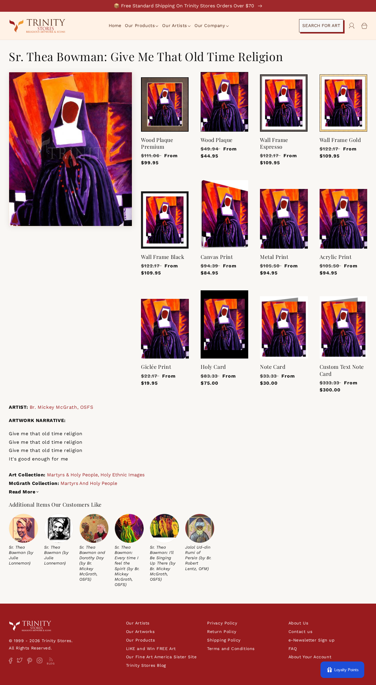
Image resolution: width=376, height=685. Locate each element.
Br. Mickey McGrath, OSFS (61, 407)
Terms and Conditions (231, 648)
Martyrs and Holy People (89, 483)
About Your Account (310, 656)
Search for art (321, 25)
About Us (298, 623)
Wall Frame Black (162, 257)
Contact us (300, 631)
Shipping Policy (224, 640)
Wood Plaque (217, 140)
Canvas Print (217, 257)
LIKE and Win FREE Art (151, 648)
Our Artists (138, 623)
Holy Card (213, 367)
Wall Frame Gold (340, 140)
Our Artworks (140, 631)
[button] (142, 26)
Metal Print (274, 257)
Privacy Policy (222, 623)
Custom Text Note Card (342, 370)
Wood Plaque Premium (157, 143)
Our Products (140, 640)
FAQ (292, 648)
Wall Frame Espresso (274, 143)
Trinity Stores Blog (146, 665)
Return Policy (221, 631)
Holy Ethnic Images (122, 475)
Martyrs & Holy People (72, 475)
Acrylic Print (336, 257)
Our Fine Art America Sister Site (161, 656)
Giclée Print (156, 367)
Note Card (272, 367)
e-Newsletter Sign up (311, 640)
